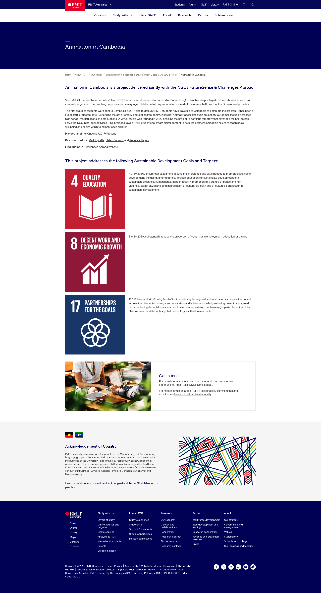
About (167, 15)
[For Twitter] (223, 566)
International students (109, 541)
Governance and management (233, 526)
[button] (252, 5)
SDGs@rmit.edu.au (200, 384)
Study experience (139, 519)
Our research (168, 519)
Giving (196, 544)
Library (73, 532)
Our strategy (231, 519)
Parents (102, 546)
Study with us (122, 15)
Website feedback (150, 566)
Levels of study (106, 519)
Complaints (169, 566)
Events (73, 527)
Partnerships (168, 531)
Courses (100, 15)
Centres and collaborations (169, 526)
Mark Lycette (96, 140)
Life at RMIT (147, 15)
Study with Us (106, 513)
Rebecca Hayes (139, 140)
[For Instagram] (231, 566)
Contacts (75, 546)
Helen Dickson (115, 140)
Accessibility (131, 566)
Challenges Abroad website (101, 147)
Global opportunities (140, 533)
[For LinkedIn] (238, 566)
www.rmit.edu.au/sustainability (193, 394)
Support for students (140, 529)
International (224, 15)
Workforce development (206, 519)
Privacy (118, 566)
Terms (108, 566)
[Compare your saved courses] (245, 4)
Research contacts (171, 546)
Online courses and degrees (108, 526)
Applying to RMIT (107, 536)
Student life (135, 524)
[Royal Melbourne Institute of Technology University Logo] (75, 5)
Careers (74, 541)
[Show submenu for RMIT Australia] (110, 5)
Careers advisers (107, 550)
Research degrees (171, 536)
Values (228, 531)
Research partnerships (205, 531)
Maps (73, 537)
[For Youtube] (245, 566)
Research (184, 15)
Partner (203, 15)
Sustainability (231, 536)
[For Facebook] (216, 566)
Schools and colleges (236, 541)
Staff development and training (205, 526)
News (73, 523)
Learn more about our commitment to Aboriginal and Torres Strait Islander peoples (109, 485)
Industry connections (140, 538)
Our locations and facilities (238, 546)
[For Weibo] (253, 566)
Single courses (106, 531)
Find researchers (170, 541)
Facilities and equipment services (206, 538)
